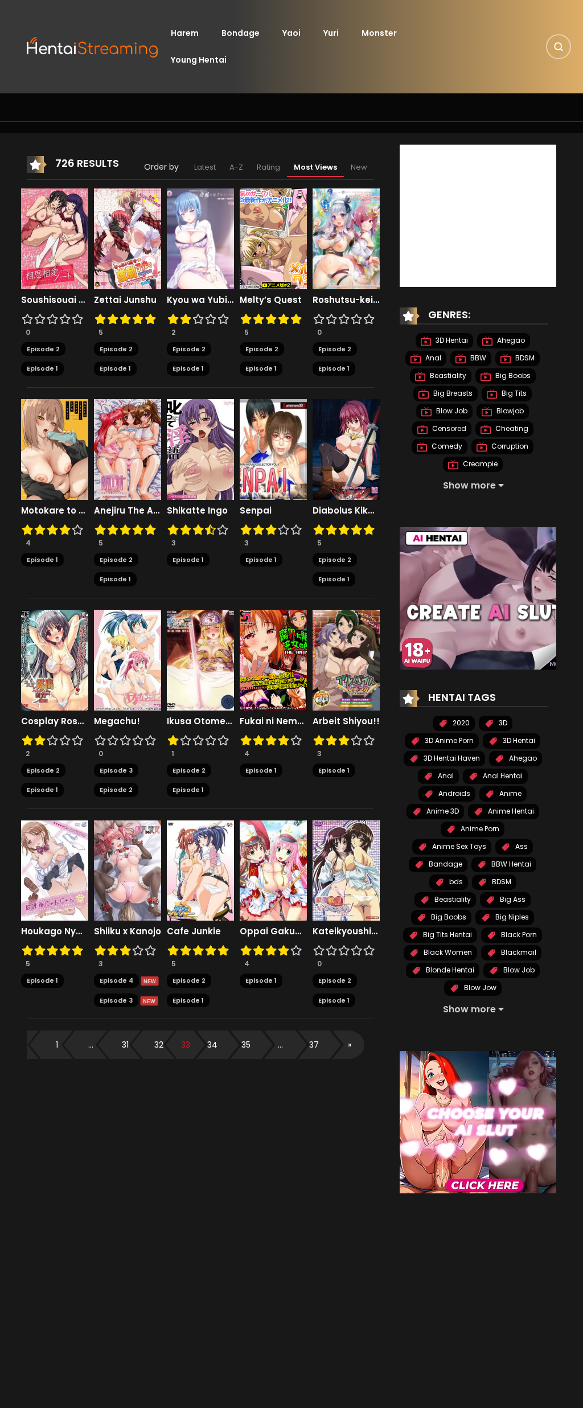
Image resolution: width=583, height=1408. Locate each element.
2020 (460, 723)
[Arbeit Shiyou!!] (346, 659)
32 (158, 1044)
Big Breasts (452, 393)
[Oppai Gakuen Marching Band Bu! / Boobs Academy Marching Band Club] (273, 870)
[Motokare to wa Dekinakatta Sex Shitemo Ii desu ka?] (54, 448)
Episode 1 (42, 368)
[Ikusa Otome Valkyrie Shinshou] (200, 659)
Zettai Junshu (125, 300)
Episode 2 (43, 349)
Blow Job (450, 411)
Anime (510, 793)
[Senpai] (273, 448)
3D (502, 723)
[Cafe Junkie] (200, 870)
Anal (432, 358)
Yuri (331, 33)
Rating (268, 167)
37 (314, 1044)
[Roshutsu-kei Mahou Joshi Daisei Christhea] (346, 238)
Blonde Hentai (449, 970)
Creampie (479, 464)
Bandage (444, 864)
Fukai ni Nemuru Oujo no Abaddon (273, 721)
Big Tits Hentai (446, 934)
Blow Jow (479, 987)
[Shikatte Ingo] (200, 448)
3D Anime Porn (448, 740)
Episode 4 (116, 980)
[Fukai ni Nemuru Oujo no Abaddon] (273, 659)
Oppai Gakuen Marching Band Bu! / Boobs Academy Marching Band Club (273, 931)
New (359, 167)
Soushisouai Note (54, 300)
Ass (521, 846)
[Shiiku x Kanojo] (127, 870)
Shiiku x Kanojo (127, 931)
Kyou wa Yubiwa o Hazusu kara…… (200, 300)
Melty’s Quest (271, 300)
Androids (453, 793)
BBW (477, 358)
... (90, 1044)
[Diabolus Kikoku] (346, 448)
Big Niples (511, 917)
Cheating (511, 428)
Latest (205, 167)
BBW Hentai (510, 864)
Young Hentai (199, 59)
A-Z (236, 167)
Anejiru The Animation (127, 511)
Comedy (446, 446)
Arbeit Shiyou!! (346, 721)
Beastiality (447, 375)
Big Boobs (512, 375)
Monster (379, 33)
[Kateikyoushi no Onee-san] (346, 870)
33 (185, 1044)
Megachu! (117, 721)
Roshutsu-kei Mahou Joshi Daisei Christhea (346, 300)
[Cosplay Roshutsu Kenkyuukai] (54, 659)
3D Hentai (451, 340)
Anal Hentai (502, 776)
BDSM (524, 358)
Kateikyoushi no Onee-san (346, 931)
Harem (185, 33)
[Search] (558, 46)
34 (212, 1044)
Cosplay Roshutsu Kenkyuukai (54, 721)
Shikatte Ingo (197, 511)
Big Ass (511, 899)
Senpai (256, 511)
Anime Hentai (510, 811)
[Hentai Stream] (93, 46)
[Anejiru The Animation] (127, 448)
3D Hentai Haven (451, 758)
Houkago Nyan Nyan (54, 931)
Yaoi (291, 33)
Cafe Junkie (194, 931)
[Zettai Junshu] (127, 238)
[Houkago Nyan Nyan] (54, 870)
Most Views (315, 167)
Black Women (447, 952)
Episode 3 (116, 770)
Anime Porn (479, 829)
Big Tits (513, 393)
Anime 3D (442, 811)
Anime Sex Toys (458, 846)
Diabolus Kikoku (346, 511)
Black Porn (518, 934)
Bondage (240, 33)
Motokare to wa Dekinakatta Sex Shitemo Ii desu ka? (54, 511)
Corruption (509, 446)
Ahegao (510, 340)
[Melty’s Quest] (273, 238)
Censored (448, 428)
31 (125, 1044)
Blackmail (517, 952)
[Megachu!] (127, 659)
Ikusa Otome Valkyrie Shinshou (200, 721)
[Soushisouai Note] (54, 238)
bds (455, 881)
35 (246, 1044)
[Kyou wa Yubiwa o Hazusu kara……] (200, 238)
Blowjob (509, 411)
